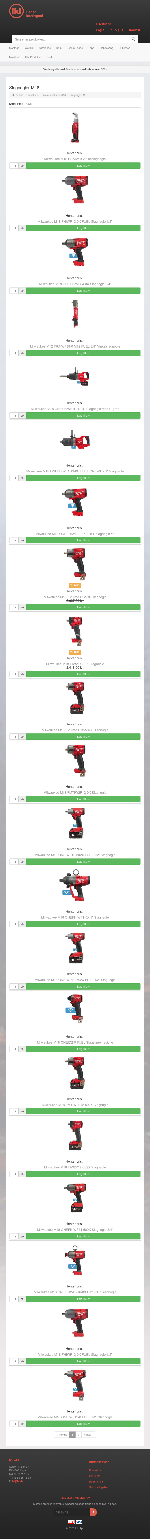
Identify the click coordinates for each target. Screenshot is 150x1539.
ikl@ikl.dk (17, 1481)
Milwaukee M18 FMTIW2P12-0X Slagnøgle (75, 792)
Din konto (94, 1476)
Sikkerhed (124, 48)
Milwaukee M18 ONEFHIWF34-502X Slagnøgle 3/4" (75, 1229)
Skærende (45, 48)
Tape (91, 48)
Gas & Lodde (75, 48)
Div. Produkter (33, 57)
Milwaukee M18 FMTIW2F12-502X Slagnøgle (75, 1104)
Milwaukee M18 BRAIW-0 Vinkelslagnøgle (75, 158)
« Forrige (62, 1434)
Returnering (96, 1481)
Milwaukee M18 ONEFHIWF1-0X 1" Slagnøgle (75, 917)
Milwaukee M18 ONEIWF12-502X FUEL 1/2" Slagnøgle (75, 854)
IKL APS (14, 1460)
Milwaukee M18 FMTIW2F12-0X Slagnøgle (75, 596)
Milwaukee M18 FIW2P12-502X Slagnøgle (75, 1167)
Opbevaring (106, 48)
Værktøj (29, 48)
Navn (29, 104)
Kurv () (116, 30)
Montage (14, 48)
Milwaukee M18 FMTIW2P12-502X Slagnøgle (75, 729)
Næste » (88, 1434)
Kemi (59, 48)
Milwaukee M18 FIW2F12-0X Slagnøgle (75, 663)
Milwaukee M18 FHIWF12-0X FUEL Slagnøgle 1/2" (75, 1354)
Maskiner (14, 57)
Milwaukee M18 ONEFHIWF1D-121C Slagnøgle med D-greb (75, 408)
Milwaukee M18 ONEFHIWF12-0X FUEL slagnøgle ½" (75, 533)
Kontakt (134, 30)
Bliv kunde (103, 24)
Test (49, 57)
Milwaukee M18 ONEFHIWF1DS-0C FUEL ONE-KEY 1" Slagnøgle (75, 471)
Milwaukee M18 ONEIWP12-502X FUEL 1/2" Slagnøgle (75, 979)
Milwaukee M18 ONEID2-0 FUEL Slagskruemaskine (75, 1042)
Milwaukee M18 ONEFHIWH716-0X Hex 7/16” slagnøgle (75, 1291)
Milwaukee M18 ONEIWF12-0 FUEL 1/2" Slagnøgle (75, 1417)
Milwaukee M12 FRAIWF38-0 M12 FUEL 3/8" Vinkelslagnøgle (75, 346)
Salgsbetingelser (98, 1487)
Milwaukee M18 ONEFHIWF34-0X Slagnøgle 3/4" (75, 283)
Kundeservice (99, 1462)
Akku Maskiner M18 (54, 95)
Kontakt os (95, 1470)
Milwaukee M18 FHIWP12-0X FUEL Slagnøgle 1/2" (75, 221)
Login (100, 30)
